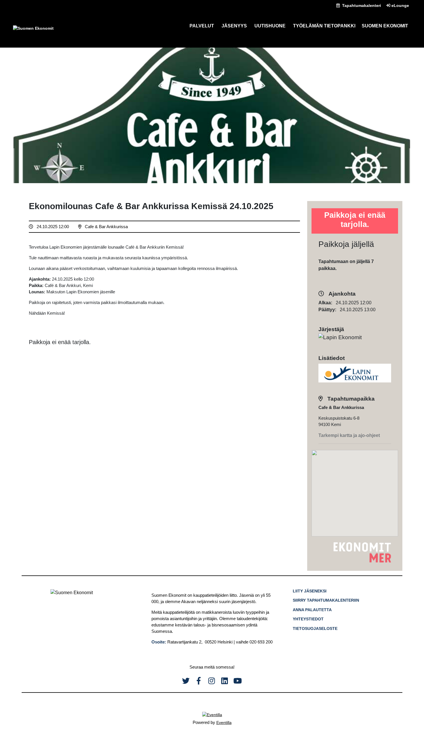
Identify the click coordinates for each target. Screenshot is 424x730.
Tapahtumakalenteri (361, 5)
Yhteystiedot (308, 619)
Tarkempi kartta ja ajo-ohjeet (349, 435)
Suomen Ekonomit (385, 25)
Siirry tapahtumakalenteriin (326, 600)
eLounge (399, 5)
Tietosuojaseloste (315, 628)
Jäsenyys (234, 25)
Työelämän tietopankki (324, 25)
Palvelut (202, 25)
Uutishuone (270, 25)
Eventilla (224, 722)
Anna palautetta (312, 609)
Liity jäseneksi (310, 591)
